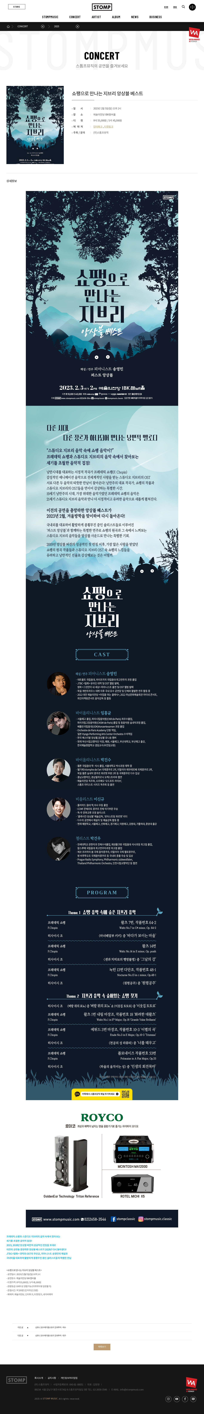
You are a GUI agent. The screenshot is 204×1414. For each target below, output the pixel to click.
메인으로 (8, 26)
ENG (175, 7)
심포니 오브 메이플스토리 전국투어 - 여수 (50, 1327)
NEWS (135, 17)
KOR (166, 7)
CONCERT (75, 17)
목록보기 (102, 1347)
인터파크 (97, 126)
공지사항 (52, 1378)
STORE (16, 6)
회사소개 (38, 1378)
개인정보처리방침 (69, 1378)
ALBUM (116, 17)
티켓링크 (108, 126)
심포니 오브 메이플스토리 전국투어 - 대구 (50, 1336)
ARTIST (96, 17)
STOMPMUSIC (50, 17)
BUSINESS (155, 17)
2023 (56, 26)
